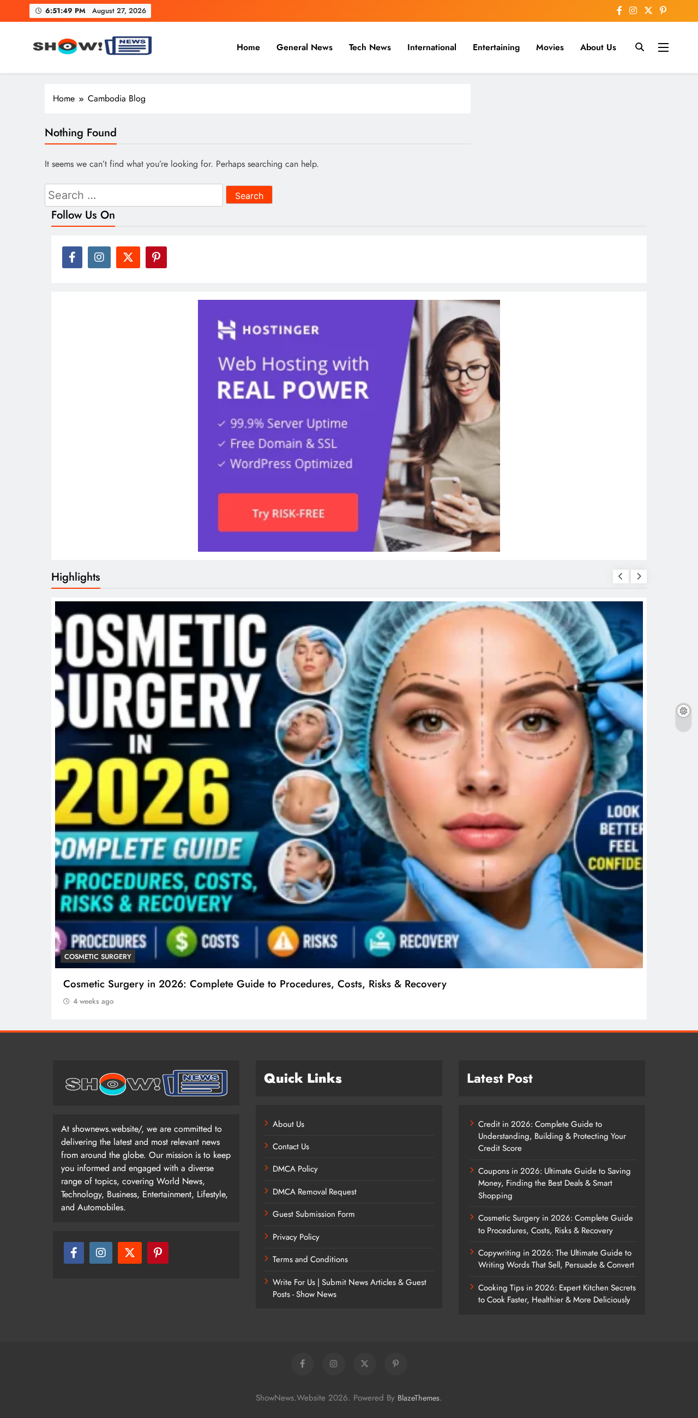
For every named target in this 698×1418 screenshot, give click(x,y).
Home (248, 47)
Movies (550, 47)
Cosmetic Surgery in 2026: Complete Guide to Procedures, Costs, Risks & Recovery (255, 983)
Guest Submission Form (314, 1214)
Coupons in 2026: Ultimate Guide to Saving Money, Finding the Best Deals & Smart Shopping (554, 1183)
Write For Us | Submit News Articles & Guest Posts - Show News (349, 1288)
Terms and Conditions (310, 1259)
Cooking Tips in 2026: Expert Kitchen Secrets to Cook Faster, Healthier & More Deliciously (557, 1294)
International (431, 47)
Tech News (370, 47)
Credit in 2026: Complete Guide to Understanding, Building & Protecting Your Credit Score (552, 1136)
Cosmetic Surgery (97, 956)
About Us (598, 47)
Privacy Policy (296, 1237)
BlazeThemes (419, 1397)
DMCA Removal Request (315, 1192)
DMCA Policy (295, 1169)
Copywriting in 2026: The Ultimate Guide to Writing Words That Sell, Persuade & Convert (556, 1259)
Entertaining (496, 47)
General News (304, 47)
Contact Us (291, 1146)
